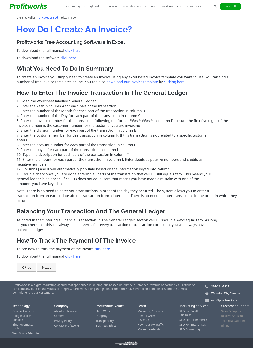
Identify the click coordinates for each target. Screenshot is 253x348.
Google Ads (92, 6)
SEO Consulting (189, 329)
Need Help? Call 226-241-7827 (182, 6)
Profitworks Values (110, 306)
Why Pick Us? (132, 6)
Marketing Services (193, 306)
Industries (111, 6)
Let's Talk (230, 6)
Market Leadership (150, 329)
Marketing (73, 6)
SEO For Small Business (188, 313)
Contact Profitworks (67, 325)
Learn (142, 306)
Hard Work (103, 311)
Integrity (101, 316)
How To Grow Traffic (151, 324)
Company (61, 306)
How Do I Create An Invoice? (74, 29)
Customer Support (235, 306)
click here (73, 50)
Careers (150, 6)
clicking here (174, 81)
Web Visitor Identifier (26, 333)
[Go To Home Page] (126, 343)
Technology (21, 306)
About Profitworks (65, 311)
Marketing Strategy (150, 311)
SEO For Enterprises (192, 324)
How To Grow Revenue (146, 318)
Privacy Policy (63, 321)
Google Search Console (22, 318)
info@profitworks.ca (224, 300)
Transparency (105, 321)
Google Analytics (23, 311)
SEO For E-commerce (193, 320)
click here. (69, 57)
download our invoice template (132, 81)
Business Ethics (106, 325)
